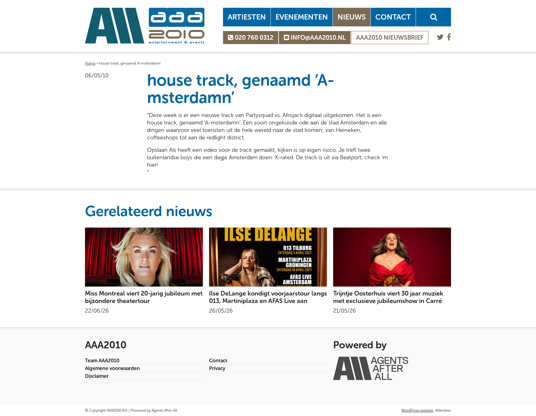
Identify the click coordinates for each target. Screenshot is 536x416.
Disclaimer (97, 376)
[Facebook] (449, 37)
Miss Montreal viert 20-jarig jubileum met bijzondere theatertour (144, 297)
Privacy (217, 368)
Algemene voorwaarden (112, 368)
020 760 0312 (253, 37)
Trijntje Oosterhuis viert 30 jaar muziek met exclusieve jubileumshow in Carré (388, 297)
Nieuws (351, 16)
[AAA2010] (144, 25)
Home (90, 63)
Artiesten (247, 16)
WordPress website (417, 410)
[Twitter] (440, 37)
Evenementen (301, 16)
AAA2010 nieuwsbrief (389, 37)
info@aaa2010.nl (317, 37)
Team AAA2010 (102, 361)
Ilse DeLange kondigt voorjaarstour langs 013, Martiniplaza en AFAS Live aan (268, 297)
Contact (393, 16)
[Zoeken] (433, 17)
